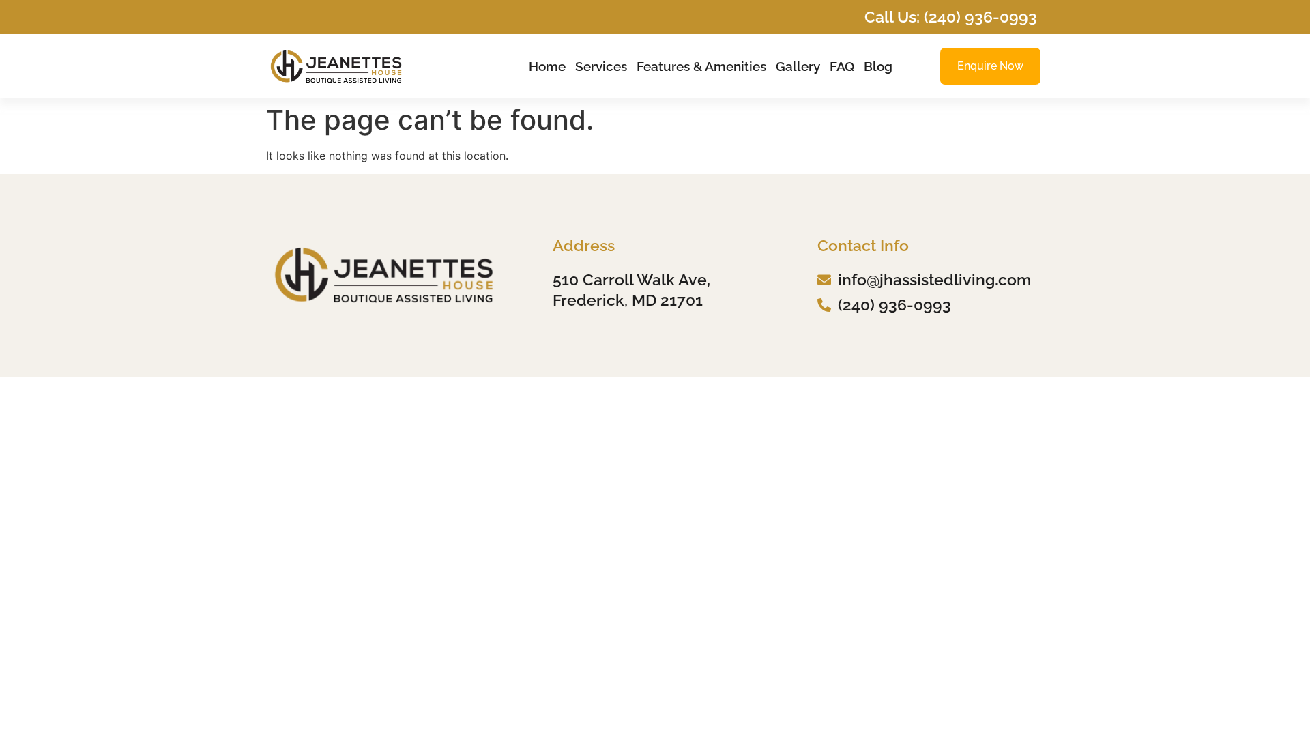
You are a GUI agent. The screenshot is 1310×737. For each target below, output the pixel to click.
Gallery (798, 66)
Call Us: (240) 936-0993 (950, 17)
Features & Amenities (701, 66)
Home (547, 66)
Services (601, 66)
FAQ (842, 66)
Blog (878, 66)
